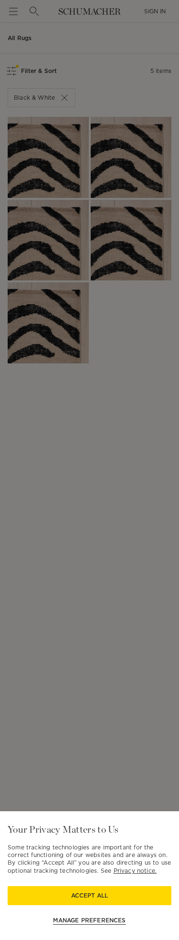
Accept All (89, 895)
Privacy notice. (135, 870)
